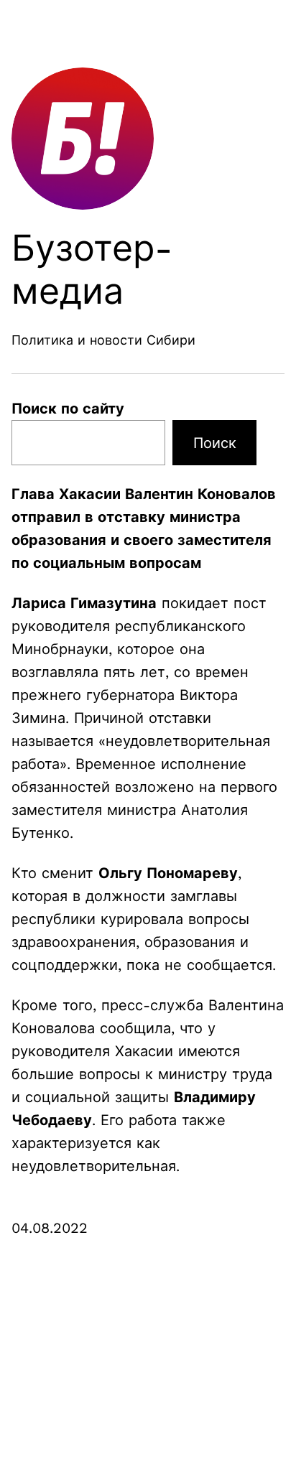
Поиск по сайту (67, 408)
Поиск (214, 443)
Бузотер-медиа (92, 269)
